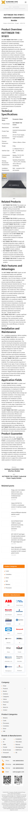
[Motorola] (8, 640)
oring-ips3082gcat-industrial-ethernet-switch (19, 513)
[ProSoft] (19, 649)
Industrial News (11, 23)
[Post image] (5, 492)
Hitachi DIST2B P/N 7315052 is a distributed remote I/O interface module (18, 505)
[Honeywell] (19, 630)
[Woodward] (19, 668)
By (17, 23)
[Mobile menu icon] (26, 2)
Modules (8, 584)
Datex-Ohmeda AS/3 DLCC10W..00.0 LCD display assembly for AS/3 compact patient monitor (18, 550)
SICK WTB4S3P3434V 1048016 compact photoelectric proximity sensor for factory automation (17, 524)
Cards (7, 571)
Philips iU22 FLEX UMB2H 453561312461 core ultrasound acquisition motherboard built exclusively (18, 493)
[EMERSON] (19, 611)
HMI (7, 581)
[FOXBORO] (8, 621)
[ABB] (8, 602)
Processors (9, 587)
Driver (7, 577)
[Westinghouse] (8, 668)
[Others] (8, 649)
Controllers (8, 574)
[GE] (19, 621)
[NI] (19, 640)
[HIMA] (8, 630)
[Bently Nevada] (19, 602)
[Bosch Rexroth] (8, 611)
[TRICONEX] (19, 658)
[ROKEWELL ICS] (8, 658)
